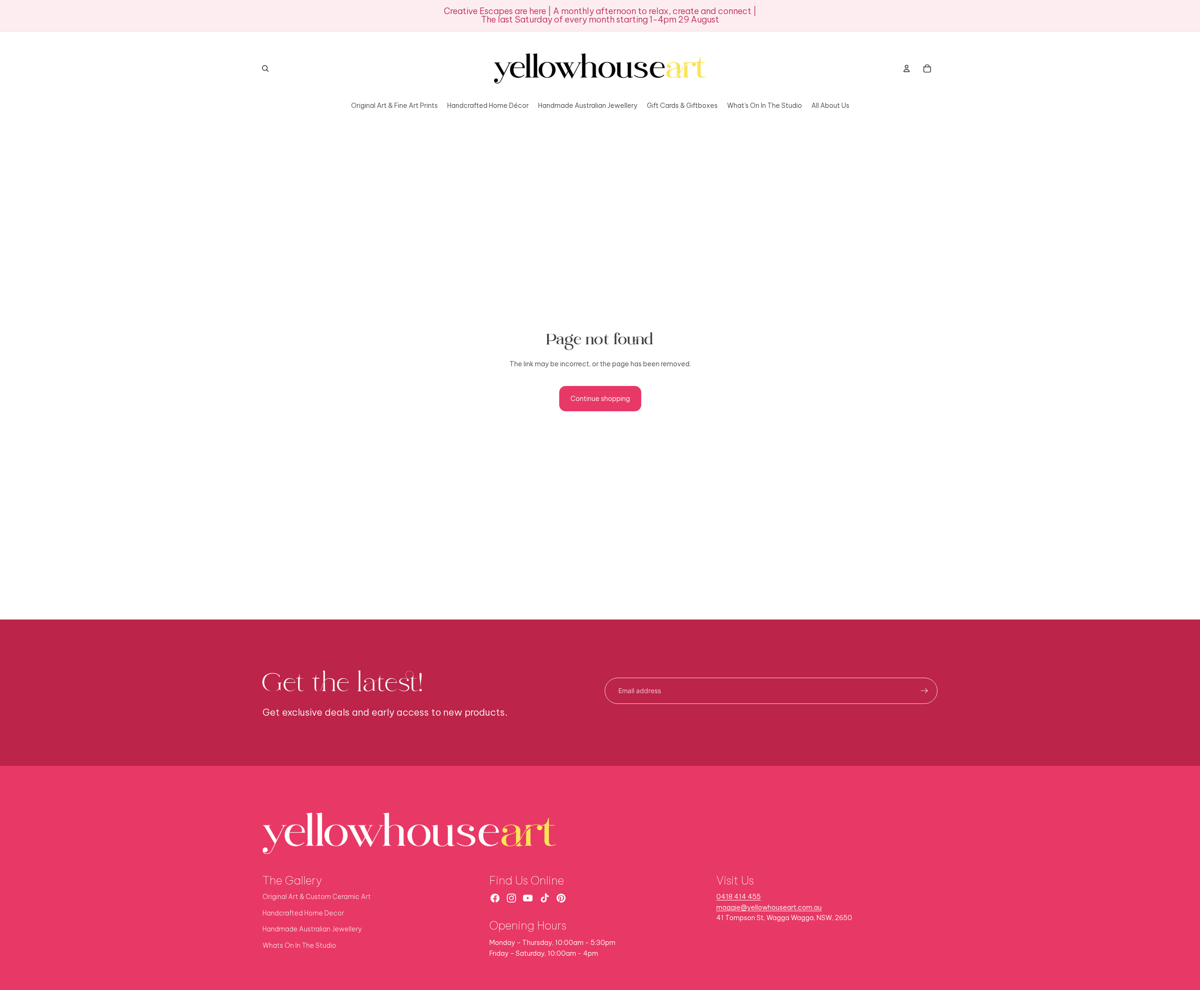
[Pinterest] (561, 898)
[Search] (265, 68)
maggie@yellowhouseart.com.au (769, 907)
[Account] (906, 68)
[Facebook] (495, 898)
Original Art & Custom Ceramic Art (316, 896)
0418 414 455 (738, 896)
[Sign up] (924, 691)
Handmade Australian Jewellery (312, 929)
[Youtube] (527, 898)
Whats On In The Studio (299, 945)
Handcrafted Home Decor (303, 913)
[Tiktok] (544, 898)
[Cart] (927, 68)
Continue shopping (600, 398)
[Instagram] (511, 898)
